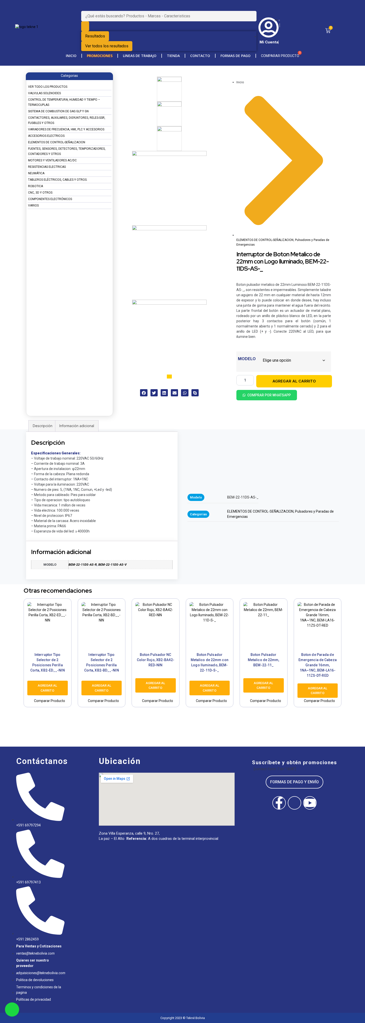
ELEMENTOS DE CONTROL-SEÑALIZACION (264, 240)
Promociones (99, 55)
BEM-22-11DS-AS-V (112, 564)
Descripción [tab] (42, 426)
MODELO (247, 358)
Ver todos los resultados (106, 46)
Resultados (95, 36)
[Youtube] (310, 803)
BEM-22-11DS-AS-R (83, 564)
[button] (143, 392)
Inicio (71, 55)
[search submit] (85, 26)
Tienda (173, 55)
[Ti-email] (294, 803)
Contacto (200, 55)
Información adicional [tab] (76, 426)
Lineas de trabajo (139, 55)
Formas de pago (235, 55)
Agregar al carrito (294, 381)
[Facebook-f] (279, 803)
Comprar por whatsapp (269, 395)
